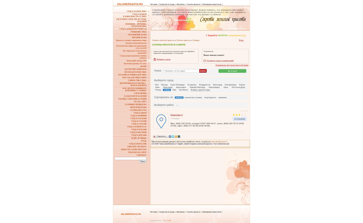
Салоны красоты (193, 4)
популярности (210, 97)
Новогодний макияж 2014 (136, 61)
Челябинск (183, 90)
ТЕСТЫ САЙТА (140, 102)
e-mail (169, 220)
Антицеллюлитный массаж (135, 43)
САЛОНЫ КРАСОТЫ (138, 110)
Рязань (158, 90)
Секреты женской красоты (163, 40)
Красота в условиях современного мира (131, 40)
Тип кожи (154, 4)
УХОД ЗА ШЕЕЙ (139, 113)
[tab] (164, 105)
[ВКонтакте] (170, 136)
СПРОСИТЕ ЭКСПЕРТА (136, 147)
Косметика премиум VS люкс (135, 64)
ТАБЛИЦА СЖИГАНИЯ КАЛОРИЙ (132, 99)
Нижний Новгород (197, 87)
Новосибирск (214, 87)
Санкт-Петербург (177, 85)
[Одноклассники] (176, 136)
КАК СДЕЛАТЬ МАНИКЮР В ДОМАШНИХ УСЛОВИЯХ (134, 89)
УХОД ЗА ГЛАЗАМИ (138, 118)
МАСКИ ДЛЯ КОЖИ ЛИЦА (135, 72)
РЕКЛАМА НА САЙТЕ (137, 152)
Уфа (174, 90)
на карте (233, 71)
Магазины (180, 4)
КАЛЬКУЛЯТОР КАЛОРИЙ (135, 96)
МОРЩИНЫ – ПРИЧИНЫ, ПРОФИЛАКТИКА (135, 25)
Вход (241, 40)
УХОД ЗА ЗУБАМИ (138, 124)
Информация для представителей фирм (232, 65)
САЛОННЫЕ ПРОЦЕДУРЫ (135, 104)
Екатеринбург (231, 85)
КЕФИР (143, 66)
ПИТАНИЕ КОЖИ (139, 38)
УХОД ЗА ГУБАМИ (138, 121)
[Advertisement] (132, 182)
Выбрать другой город (200, 90)
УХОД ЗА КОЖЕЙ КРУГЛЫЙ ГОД (132, 29)
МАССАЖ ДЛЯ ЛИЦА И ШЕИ (134, 78)
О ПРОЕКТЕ (141, 155)
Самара (196, 40)
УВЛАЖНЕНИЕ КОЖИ (137, 35)
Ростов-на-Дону (238, 87)
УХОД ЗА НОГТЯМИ (138, 132)
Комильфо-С (176, 115)
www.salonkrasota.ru (219, 142)
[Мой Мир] (179, 136)
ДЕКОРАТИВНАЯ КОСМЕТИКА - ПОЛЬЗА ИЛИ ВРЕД (133, 84)
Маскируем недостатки (212, 4)
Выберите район (164, 105)
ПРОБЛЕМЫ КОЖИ (138, 107)
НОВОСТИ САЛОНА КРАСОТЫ (133, 150)
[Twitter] (173, 136)
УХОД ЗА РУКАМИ (138, 130)
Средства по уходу (167, 4)
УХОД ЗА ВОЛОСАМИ (137, 144)
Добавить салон (163, 59)
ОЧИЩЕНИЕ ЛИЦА (138, 32)
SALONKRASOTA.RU (130, 4)
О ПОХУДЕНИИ (140, 93)
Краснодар (167, 87)
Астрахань (192, 85)
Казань (242, 85)
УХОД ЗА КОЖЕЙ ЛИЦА (136, 11)
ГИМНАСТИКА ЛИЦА (137, 80)
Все (157, 85)
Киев (157, 87)
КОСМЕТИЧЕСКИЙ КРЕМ (135, 69)
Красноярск (181, 87)
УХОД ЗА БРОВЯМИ (138, 116)
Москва (164, 85)
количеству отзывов (193, 97)
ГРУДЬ (143, 141)
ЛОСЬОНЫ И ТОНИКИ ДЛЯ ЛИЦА (132, 75)
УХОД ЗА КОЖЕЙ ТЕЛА (136, 127)
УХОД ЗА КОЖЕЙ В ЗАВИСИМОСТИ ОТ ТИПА (134, 15)
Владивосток (204, 85)
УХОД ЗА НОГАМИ (138, 135)
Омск (226, 87)
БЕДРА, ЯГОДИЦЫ (138, 138)
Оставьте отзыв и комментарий (220, 61)
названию (222, 97)
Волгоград (217, 85)
